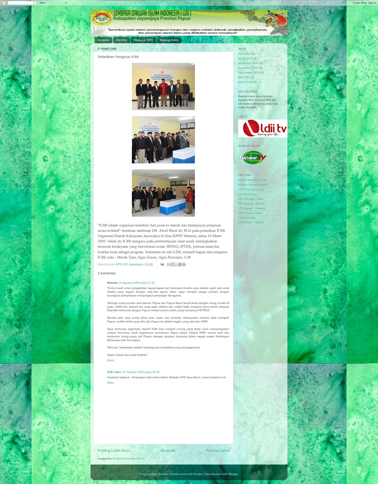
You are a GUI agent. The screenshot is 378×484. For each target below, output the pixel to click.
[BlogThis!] (173, 264)
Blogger (233, 474)
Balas (110, 360)
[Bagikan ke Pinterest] (184, 264)
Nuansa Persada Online (253, 184)
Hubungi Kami (169, 40)
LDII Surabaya (247, 194)
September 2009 (248, 72)
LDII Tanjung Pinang (251, 189)
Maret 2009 (245, 82)
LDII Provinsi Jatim (249, 213)
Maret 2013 (245, 58)
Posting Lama (217, 450)
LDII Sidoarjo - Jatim (251, 198)
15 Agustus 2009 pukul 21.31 (137, 282)
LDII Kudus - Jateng (250, 222)
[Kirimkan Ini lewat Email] (169, 264)
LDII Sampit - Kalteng (251, 208)
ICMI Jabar (114, 372)
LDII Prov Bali (246, 217)
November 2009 (248, 67)
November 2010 (248, 63)
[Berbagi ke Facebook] (180, 264)
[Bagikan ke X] (176, 264)
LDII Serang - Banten (251, 203)
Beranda (103, 40)
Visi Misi (121, 40)
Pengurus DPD (143, 40)
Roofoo (198, 474)
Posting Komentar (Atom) (129, 458)
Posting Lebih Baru (113, 450)
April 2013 (244, 53)
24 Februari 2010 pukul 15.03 (140, 372)
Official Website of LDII (252, 180)
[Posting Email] (162, 264)
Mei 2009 (244, 77)
